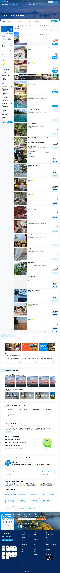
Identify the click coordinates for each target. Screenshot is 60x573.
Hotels (35, 534)
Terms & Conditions (49, 542)
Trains (35, 537)
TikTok (24, 553)
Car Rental (35, 542)
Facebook (24, 549)
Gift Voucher (36, 556)
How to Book (23, 534)
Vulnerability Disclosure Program (51, 551)
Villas (35, 549)
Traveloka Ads (48, 549)
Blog (47, 539)
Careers (23, 539)
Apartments (36, 551)
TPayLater (35, 554)
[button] (50, 2)
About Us (23, 542)
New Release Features (25, 544)
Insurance (35, 552)
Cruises (35, 547)
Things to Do (36, 546)
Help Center (23, 537)
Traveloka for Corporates (50, 534)
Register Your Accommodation (51, 544)
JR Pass (35, 544)
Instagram (24, 551)
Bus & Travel (36, 539)
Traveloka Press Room (49, 547)
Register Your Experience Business (51, 546)
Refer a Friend (48, 537)
